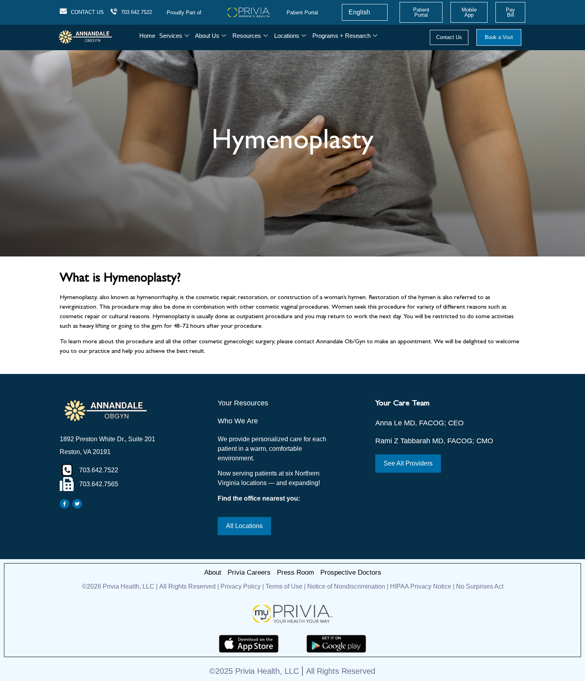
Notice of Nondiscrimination (347, 586)
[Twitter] (77, 504)
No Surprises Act (479, 586)
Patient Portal (302, 13)
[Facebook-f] (64, 504)
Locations (286, 35)
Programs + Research (341, 35)
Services (170, 35)
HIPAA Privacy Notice (420, 586)
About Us (207, 35)
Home (147, 35)
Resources (246, 35)
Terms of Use (283, 586)
